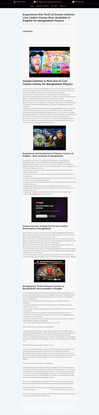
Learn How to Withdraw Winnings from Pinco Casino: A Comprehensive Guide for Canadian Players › (60, 407)
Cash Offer (54, 6)
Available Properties (42, 6)
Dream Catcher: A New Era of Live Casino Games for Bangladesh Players (47, 35)
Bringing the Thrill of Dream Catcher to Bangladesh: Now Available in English (49, 43)
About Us (63, 6)
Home (32, 6)
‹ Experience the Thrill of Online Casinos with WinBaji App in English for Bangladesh (34, 407)
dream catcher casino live (44, 389)
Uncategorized (65, 24)
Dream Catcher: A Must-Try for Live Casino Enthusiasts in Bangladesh (46, 41)
